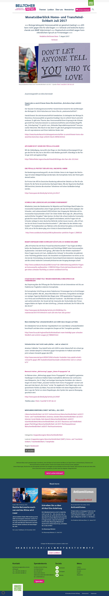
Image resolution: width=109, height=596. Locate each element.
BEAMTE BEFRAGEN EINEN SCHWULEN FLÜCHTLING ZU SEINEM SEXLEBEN (51, 242)
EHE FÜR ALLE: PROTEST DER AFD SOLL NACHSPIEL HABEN (46, 168)
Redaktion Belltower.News (49, 36)
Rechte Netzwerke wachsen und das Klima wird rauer (24, 509)
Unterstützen (84, 9)
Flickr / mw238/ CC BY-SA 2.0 (65, 84)
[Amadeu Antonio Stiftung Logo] (18, 588)
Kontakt (79, 571)
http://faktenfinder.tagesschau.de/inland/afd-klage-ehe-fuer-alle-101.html (51, 159)
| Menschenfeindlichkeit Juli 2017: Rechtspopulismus (56, 424)
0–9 (17, 547)
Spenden (39, 581)
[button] (3, 592)
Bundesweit (34, 446)
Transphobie (49, 441)
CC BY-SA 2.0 (51, 401)
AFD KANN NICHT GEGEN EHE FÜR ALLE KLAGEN (42, 146)
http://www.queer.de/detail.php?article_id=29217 (42, 193)
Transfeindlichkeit (37, 441)
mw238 (43, 401)
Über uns (59, 9)
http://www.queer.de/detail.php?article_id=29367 (42, 397)
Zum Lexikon (54, 552)
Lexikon (50, 9)
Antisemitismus (80, 506)
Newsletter (69, 9)
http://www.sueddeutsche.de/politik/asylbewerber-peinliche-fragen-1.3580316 (54, 232)
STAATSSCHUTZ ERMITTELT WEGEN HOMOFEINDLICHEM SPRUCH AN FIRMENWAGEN (49, 280)
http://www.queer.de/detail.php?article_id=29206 (42, 310)
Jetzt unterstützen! (54, 473)
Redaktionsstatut (81, 569)
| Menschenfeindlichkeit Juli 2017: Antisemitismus (42, 414)
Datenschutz (85, 593)
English (79, 573)
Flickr (37, 401)
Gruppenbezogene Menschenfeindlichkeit (48, 435)
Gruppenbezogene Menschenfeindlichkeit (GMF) (48, 439)
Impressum (93, 593)
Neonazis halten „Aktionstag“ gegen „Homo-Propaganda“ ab (47, 371)
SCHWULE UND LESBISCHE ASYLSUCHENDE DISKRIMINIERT (46, 202)
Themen (42, 9)
